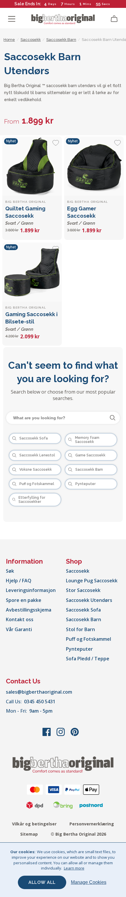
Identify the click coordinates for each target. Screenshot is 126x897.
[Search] (112, 418)
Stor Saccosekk (83, 590)
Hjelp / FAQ (18, 580)
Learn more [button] (74, 868)
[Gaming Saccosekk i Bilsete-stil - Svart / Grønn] (32, 272)
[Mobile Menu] (11, 19)
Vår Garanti (19, 629)
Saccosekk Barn (83, 619)
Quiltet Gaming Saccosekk (25, 215)
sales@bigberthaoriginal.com (39, 692)
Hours (69, 4)
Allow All (42, 882)
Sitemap (29, 834)
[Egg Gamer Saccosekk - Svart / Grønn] (94, 166)
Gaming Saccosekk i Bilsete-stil (31, 321)
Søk (10, 571)
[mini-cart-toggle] (114, 19)
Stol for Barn (80, 629)
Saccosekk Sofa (83, 610)
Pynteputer (79, 649)
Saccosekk (77, 571)
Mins (87, 4)
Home (9, 39)
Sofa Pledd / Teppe (87, 658)
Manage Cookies (88, 882)
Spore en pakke (23, 600)
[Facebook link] (47, 735)
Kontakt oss (19, 619)
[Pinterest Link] (75, 735)
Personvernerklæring (91, 824)
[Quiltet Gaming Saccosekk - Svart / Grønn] (32, 166)
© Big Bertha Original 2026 (78, 834)
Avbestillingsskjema (28, 610)
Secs (106, 4)
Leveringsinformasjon (31, 590)
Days (52, 4)
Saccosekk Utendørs (89, 600)
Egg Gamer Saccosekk (81, 215)
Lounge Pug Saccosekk (92, 580)
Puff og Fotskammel (88, 639)
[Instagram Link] (61, 735)
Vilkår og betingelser (34, 824)
